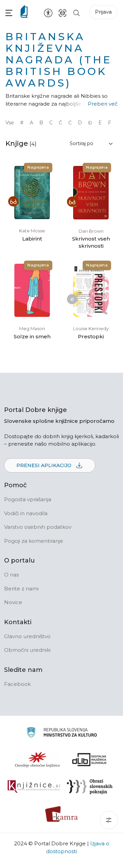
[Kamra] (62, 813)
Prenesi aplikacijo (44, 465)
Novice (13, 602)
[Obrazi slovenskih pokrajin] (90, 786)
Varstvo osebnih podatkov (37, 527)
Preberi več (103, 104)
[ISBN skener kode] (62, 12)
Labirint (32, 238)
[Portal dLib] (89, 759)
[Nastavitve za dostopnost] (48, 12)
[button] (8, 13)
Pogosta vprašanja (27, 499)
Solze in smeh (32, 336)
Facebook (17, 684)
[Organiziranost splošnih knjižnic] (37, 759)
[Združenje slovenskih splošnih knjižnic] (33, 787)
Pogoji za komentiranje (33, 541)
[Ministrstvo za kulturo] (62, 733)
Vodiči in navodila (25, 513)
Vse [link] (9, 123)
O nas (11, 574)
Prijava (103, 12)
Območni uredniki (27, 650)
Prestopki (91, 336)
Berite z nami (21, 588)
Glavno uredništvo (27, 636)
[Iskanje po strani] (76, 12)
